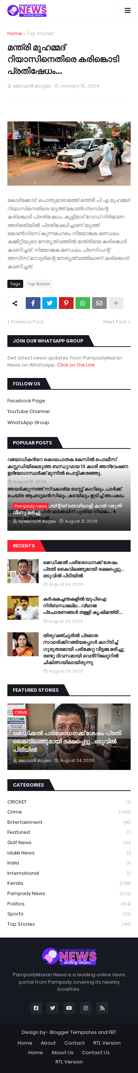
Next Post (115, 321)
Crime (69, 811)
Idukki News (69, 852)
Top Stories (40, 33)
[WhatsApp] (82, 303)
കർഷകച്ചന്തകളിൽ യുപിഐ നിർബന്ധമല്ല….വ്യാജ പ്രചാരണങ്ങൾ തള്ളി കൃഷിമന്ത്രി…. (83, 606)
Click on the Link (76, 364)
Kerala (69, 883)
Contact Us (96, 1052)
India (69, 862)
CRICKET (69, 801)
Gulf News (69, 842)
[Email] (99, 303)
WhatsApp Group (28, 422)
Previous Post (27, 321)
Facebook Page (26, 400)
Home (14, 33)
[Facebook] (33, 303)
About (48, 1042)
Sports (69, 913)
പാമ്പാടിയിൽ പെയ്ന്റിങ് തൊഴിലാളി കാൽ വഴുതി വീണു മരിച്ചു (67, 509)
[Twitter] (49, 303)
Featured (69, 832)
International (69, 873)
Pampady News (69, 893)
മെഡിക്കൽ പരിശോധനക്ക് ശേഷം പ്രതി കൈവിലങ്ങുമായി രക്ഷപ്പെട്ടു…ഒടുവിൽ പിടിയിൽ (83, 569)
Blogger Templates (73, 1032)
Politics (69, 903)
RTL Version (107, 1042)
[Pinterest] (66, 303)
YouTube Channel (28, 411)
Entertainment (69, 822)
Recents (24, 545)
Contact (74, 1042)
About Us (63, 1052)
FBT (112, 1032)
